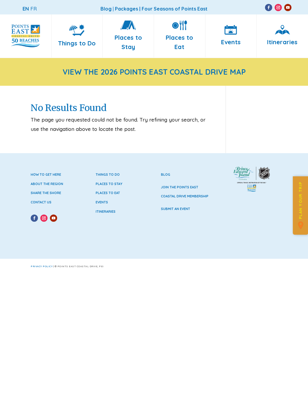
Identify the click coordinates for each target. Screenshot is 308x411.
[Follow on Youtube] (287, 7)
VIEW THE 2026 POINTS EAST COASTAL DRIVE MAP (154, 71)
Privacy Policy (42, 266)
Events (102, 202)
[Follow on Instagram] (278, 7)
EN (26, 8)
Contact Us (41, 202)
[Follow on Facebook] (268, 7)
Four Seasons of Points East (175, 9)
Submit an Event (175, 209)
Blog (165, 174)
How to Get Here (46, 174)
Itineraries (106, 211)
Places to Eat (108, 193)
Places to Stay (109, 184)
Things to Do (108, 174)
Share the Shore (46, 193)
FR (33, 8)
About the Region (47, 184)
